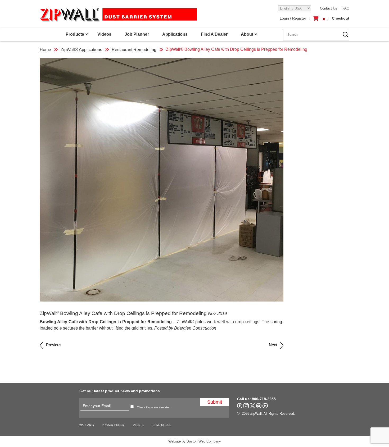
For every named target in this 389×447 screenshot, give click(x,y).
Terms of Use (161, 424)
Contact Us (328, 8)
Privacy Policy (113, 424)
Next (274, 345)
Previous (52, 345)
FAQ (345, 8)
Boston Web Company (204, 441)
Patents (138, 424)
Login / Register (293, 18)
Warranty (86, 424)
